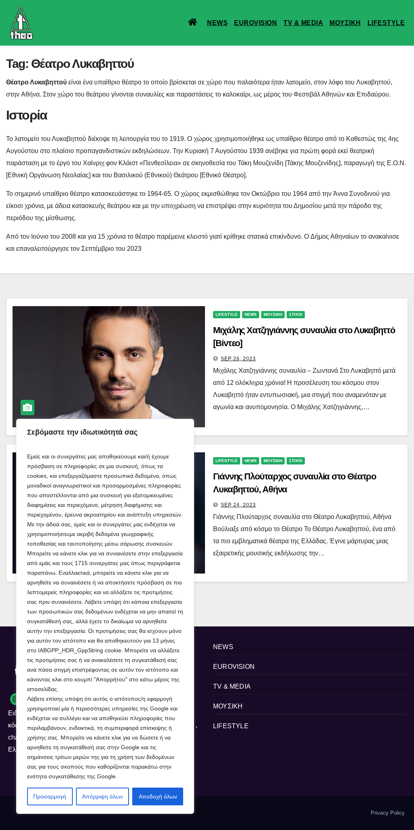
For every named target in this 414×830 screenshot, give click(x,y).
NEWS (217, 22)
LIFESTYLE (386, 22)
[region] (105, 616)
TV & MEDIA (303, 22)
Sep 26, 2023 (238, 358)
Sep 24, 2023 (238, 505)
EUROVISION (255, 22)
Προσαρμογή (49, 796)
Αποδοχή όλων (158, 796)
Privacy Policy (388, 813)
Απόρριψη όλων (102, 796)
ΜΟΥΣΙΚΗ (345, 22)
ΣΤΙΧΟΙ (295, 314)
